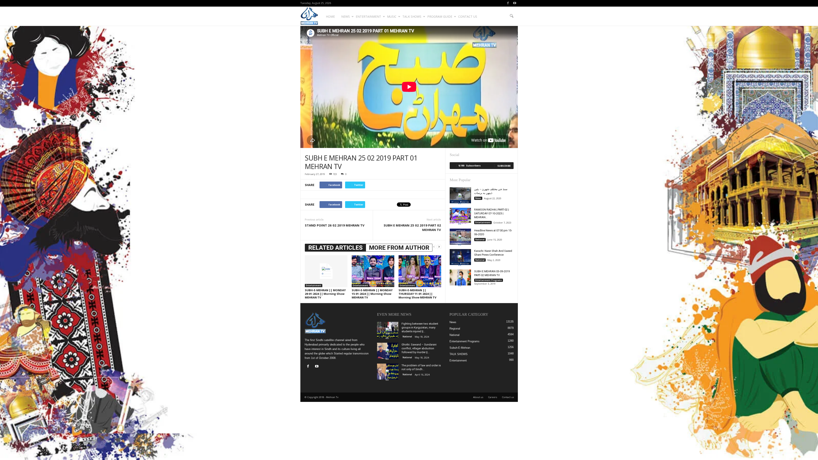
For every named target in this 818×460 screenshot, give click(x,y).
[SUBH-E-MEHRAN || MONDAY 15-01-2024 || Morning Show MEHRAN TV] (373, 271)
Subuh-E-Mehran (459, 347)
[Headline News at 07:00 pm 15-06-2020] (460, 237)
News (345, 16)
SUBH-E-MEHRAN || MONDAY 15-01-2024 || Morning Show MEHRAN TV (372, 293)
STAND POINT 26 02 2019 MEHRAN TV (334, 225)
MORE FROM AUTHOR (399, 247)
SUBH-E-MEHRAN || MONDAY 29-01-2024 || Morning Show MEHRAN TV (325, 293)
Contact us (467, 16)
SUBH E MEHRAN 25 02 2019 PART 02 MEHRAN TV (412, 227)
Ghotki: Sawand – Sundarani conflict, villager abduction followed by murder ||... (419, 348)
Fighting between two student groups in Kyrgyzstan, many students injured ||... (420, 327)
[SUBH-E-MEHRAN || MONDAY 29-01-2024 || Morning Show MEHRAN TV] (326, 271)
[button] (511, 16)
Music (391, 16)
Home (330, 16)
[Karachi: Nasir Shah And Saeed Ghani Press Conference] (460, 257)
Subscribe (504, 165)
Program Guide (439, 16)
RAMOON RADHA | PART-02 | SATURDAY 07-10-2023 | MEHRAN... (491, 213)
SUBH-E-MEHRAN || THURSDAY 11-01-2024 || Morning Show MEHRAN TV (417, 293)
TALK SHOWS (411, 16)
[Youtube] (514, 3)
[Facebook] (508, 3)
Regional (454, 328)
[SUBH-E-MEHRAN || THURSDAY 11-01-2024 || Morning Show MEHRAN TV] (420, 271)
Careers (492, 397)
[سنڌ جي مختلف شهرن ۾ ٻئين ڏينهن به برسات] (460, 195)
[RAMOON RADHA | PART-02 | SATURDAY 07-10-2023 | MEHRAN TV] (460, 216)
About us (478, 397)
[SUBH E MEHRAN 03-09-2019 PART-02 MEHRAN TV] (460, 277)
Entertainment (368, 16)
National (480, 239)
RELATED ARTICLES (335, 247)
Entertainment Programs (488, 280)
